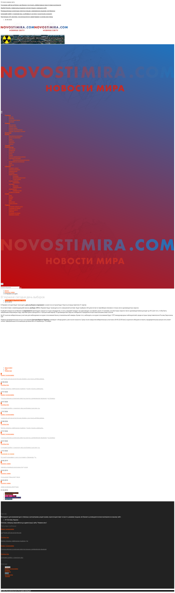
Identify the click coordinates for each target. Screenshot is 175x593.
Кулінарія (11, 173)
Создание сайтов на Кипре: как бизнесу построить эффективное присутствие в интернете (31, 5)
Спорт (7, 194)
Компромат (16, 182)
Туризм (7, 205)
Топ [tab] (6, 369)
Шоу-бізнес (12, 148)
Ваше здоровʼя (13, 174)
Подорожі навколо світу (16, 206)
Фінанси (11, 141)
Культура (11, 152)
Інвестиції (12, 142)
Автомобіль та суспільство (16, 161)
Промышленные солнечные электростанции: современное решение (23, 549)
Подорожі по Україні (14, 208)
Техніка (7, 145)
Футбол (11, 197)
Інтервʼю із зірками (14, 192)
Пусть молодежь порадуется (10, 477)
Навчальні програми (15, 158)
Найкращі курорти (14, 214)
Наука (10, 153)
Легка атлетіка (13, 203)
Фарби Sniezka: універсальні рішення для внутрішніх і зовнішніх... (22, 388)
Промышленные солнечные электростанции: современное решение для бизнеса (28, 11)
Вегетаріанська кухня (19, 177)
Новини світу (12, 126)
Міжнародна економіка (15, 136)
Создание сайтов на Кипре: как (11, 532)
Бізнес (7, 134)
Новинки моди (13, 171)
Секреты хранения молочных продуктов (14, 467)
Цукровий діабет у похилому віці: (12, 557)
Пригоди (11, 165)
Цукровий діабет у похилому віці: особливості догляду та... (20, 408)
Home (7, 290)
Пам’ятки (11, 211)
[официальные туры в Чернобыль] (33, 43)
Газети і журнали (14, 181)
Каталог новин (13, 128)
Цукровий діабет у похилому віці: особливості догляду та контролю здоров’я (26, 14)
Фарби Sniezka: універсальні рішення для (14, 541)
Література (12, 150)
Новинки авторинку (14, 169)
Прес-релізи (12, 125)
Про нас (11, 117)
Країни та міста (13, 210)
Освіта (11, 155)
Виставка (11, 184)
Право (10, 139)
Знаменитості (13, 189)
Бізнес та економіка (14, 137)
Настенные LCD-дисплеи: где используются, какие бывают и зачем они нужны (27, 17)
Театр (10, 163)
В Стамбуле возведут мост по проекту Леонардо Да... (18, 457)
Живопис (15, 186)
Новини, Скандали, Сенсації (17, 131)
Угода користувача (14, 120)
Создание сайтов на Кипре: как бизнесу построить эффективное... (22, 379)
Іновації (11, 144)
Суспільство (9, 147)
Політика (8, 133)
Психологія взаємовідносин (21, 160)
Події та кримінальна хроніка (17, 157)
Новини (7, 123)
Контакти (11, 121)
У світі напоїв (17, 179)
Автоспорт (12, 202)
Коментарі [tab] (8, 371)
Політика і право (20, 300)
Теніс (10, 195)
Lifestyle (8, 166)
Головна (8, 115)
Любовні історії (17, 190)
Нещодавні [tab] (8, 368)
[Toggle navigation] (1, 111)
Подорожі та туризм (14, 213)
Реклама (11, 118)
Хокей (10, 198)
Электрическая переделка (10, 487)
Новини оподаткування (15, 129)
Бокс (10, 200)
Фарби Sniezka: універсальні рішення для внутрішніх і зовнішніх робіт (24, 8)
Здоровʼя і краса (13, 168)
